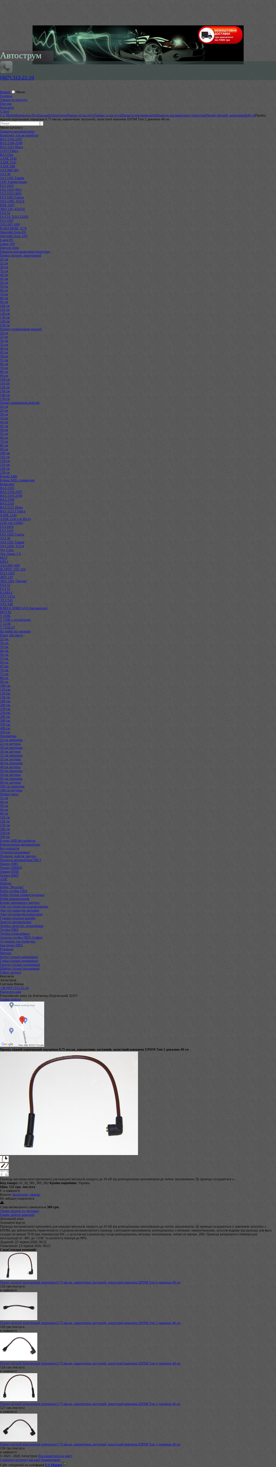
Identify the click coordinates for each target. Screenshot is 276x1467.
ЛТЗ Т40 (6, 604)
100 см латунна (11, 790)
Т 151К (5, 623)
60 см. (4, 662)
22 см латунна (10, 744)
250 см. (5, 713)
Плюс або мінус (11, 635)
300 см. (5, 720)
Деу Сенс (7, 550)
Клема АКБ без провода (17, 840)
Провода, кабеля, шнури (18, 856)
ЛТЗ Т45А (7, 596)
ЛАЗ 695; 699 (10, 565)
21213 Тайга (9, 151)
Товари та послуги (13, 100)
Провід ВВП (9, 875)
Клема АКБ (8, 476)
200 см (5, 829)
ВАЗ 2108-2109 (11, 143)
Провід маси (9, 794)
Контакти (7, 107)
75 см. (4, 674)
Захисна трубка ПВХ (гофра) (21, 937)
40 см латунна (10, 767)
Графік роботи (10, 999)
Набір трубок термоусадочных (22, 895)
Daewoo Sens (9, 248)
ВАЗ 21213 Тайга (12, 511)
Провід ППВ (9, 871)
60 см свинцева (11, 778)
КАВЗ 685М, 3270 (13, 228)
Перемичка (8, 736)
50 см (4, 282)
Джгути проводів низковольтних (24, 906)
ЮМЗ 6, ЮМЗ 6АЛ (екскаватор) (23, 608)
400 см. (5, 728)
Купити (5, 1194)
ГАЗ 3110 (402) (11, 189)
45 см (4, 279)
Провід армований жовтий (19, 403)
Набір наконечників (14, 899)
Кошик (5, 92)
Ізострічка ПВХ (11, 945)
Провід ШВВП (11, 868)
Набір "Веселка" (12, 887)
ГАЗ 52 (5, 213)
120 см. (5, 689)
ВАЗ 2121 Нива (11, 147)
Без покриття (9, 848)
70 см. (4, 670)
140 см (5, 321)
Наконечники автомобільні (20, 844)
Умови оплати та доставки (19, 1211)
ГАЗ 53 (5, 589)
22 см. (4, 639)
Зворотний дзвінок (26, 1194)
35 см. (4, 647)
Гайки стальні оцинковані (19, 961)
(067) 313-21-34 (17, 77)
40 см (4, 275)
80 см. (4, 678)
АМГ (4, 879)
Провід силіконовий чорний (21, 329)
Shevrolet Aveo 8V (13, 232)
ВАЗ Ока (6, 155)
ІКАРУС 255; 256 (13, 569)
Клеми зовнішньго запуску (20, 902)
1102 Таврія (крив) (13, 182)
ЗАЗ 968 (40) (9, 170)
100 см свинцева (12, 786)
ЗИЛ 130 (6, 577)
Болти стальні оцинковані (19, 957)
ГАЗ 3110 (6, 530)
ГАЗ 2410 (7, 186)
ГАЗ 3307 (7, 220)
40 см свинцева (11, 763)
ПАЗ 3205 (7, 573)
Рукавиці (6, 949)
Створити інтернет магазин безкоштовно (30, 1460)
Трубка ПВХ (9, 930)
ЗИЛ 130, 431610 (12, 209)
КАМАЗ (6, 592)
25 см (4, 263)
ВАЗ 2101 (7, 488)
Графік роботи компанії (17, 1215)
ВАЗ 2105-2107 (11, 492)
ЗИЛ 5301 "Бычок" (14, 581)
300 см (5, 837)
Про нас (6, 103)
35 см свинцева (11, 755)
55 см (4, 286)
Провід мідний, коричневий (20, 255)
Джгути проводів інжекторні (21, 914)
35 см (4, 271)
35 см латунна (10, 759)
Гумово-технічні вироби (18, 918)
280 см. (5, 716)
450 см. (5, 732)
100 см (5, 306)
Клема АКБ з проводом (17, 480)
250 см (5, 833)
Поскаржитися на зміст (55, 1456)
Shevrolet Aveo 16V (14, 236)
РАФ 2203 (7, 205)
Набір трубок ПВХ (14, 891)
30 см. (4, 643)
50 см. (4, 654)
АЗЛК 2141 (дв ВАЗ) (15, 519)
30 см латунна (10, 751)
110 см (4, 310)
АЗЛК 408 (7, 166)
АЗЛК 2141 (8, 162)
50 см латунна (10, 775)
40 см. (4, 651)
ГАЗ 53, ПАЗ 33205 (14, 217)
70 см (4, 294)
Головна (6, 96)
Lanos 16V (7, 244)
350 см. (5, 724)
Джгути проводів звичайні (19, 910)
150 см (5, 325)
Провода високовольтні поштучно (25, 251)
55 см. (4, 658)
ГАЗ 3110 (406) (11, 193)
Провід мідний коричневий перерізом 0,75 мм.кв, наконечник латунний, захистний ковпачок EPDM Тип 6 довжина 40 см (90, 1282)
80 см (4, 298)
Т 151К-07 (7, 627)
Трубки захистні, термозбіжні (21, 926)
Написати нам (10, 992)
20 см (4, 259)
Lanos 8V (7, 240)
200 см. (5, 705)
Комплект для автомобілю (19, 135)
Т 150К (5, 616)
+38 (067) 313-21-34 (14, 988)
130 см (5, 317)
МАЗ (3, 558)
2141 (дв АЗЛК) (11, 523)
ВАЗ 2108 (7, 499)
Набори (5, 883)
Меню (20, 92)
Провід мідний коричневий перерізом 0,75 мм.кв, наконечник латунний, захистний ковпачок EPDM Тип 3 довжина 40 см (90, 1404)
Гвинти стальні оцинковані (20, 964)
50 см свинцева (11, 771)
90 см (4, 302)
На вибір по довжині (15, 631)
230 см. (5, 709)
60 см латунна (10, 782)
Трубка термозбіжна (15, 933)
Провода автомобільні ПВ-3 (20, 860)
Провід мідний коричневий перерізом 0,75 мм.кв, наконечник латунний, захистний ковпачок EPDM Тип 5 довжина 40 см (90, 1323)
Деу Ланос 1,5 (10, 554)
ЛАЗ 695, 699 (10, 224)
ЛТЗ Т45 (6, 600)
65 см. (4, 666)
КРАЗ (4, 561)
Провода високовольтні (17, 131)
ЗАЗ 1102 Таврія (12, 178)
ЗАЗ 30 (5, 174)
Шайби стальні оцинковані (20, 968)
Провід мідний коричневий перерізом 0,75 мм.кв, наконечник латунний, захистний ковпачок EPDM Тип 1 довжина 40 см (90, 1444)
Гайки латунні (10, 972)
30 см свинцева (11, 747)
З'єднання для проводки (17, 941)
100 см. (5, 685)
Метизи (5, 953)
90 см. (4, 682)
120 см (5, 313)
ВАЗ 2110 (7, 503)
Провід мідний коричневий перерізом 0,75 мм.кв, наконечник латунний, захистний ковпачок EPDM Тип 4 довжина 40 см (90, 1363)
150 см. (5, 697)
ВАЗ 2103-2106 (11, 496)
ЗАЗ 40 (5, 538)
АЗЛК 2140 (8, 158)
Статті (4, 111)
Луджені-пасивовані (15, 852)
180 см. (5, 701)
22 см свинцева (11, 740)
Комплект (7, 484)
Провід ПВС (9, 864)
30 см (4, 267)
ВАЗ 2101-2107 (11, 139)
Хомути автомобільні (15, 922)
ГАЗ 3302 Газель (12, 197)
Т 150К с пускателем (15, 620)
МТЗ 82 (5, 612)
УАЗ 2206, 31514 (12, 201)
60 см (4, 290)
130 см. (5, 693)
